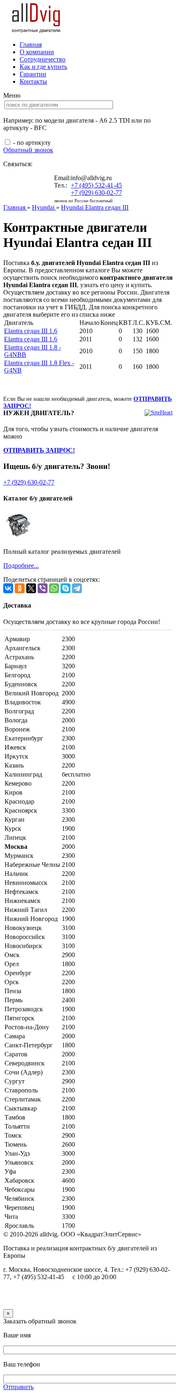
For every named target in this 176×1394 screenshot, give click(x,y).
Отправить (18, 1386)
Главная (31, 44)
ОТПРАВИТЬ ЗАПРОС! (39, 450)
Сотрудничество (42, 59)
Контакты (33, 81)
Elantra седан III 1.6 (30, 330)
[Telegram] (77, 588)
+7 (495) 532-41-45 (96, 185)
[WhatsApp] (54, 588)
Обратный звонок (28, 149)
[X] (31, 588)
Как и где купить (43, 66)
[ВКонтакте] (8, 588)
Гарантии (33, 74)
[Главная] (36, 30)
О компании (37, 51)
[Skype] (65, 588)
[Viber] (42, 588)
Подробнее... (21, 565)
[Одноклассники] (20, 588)
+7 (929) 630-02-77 (96, 192)
